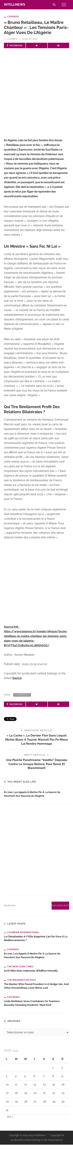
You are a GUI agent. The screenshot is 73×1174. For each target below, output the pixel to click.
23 (63, 1093)
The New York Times (20, 966)
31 (7, 1110)
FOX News (13, 997)
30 (63, 1101)
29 (53, 1101)
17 (7, 1093)
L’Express (13, 16)
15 (53, 1084)
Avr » (10, 1116)
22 (53, 1093)
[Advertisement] (36, 98)
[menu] (64, 4)
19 (25, 1093)
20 (35, 1093)
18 (16, 1093)
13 (34, 1084)
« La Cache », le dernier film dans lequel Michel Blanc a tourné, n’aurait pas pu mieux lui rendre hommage (36, 739)
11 (16, 1084)
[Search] (54, 4)
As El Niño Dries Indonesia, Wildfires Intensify (31, 970)
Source (16, 678)
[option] (36, 793)
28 (44, 1101)
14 (44, 1084)
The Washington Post (21, 980)
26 (25, 1101)
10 (7, 1084)
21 (44, 1093)
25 (16, 1101)
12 (25, 1084)
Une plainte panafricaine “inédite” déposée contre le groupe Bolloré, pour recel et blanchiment (36, 764)
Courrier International (23, 932)
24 (7, 1101)
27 (34, 1101)
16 (63, 1084)
